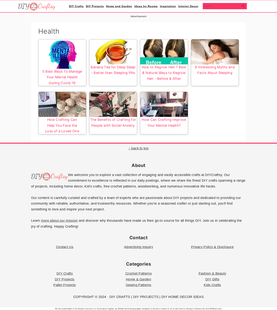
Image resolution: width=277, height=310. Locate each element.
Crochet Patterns (138, 273)
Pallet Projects (64, 285)
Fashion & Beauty (212, 273)
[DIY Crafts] (37, 8)
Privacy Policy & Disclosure (212, 247)
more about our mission (59, 220)
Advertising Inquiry (138, 247)
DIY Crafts (65, 273)
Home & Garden (138, 279)
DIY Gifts (212, 279)
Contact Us (64, 247)
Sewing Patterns (138, 285)
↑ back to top (138, 148)
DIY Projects (64, 279)
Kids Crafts (212, 285)
